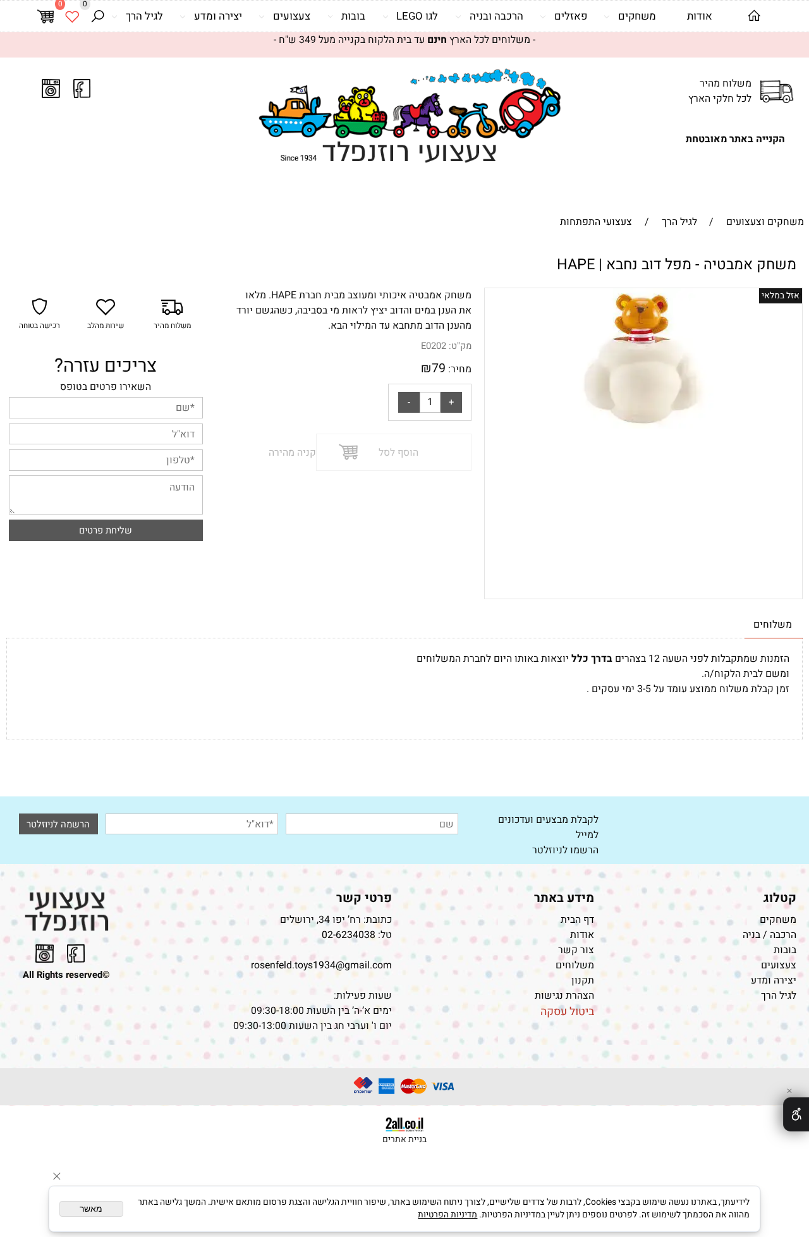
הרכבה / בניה (769, 934)
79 (439, 368)
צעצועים (291, 16)
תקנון (582, 980)
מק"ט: (460, 346)
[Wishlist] (72, 16)
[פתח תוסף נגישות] (796, 1114)
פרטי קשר (364, 898)
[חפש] (97, 16)
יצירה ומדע (218, 16)
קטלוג (779, 898)
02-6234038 (348, 934)
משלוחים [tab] (772, 624)
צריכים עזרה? (105, 365)
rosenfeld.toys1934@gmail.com (321, 965)
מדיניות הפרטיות (447, 1215)
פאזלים (570, 16)
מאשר (91, 1209)
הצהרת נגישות (563, 995)
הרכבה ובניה (496, 16)
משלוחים (575, 965)
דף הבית (577, 919)
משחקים (637, 16)
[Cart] (45, 16)
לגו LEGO (417, 16)
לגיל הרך (144, 16)
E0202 (433, 346)
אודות (699, 16)
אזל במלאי (781, 295)
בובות (353, 16)
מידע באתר (564, 898)
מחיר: (458, 369)
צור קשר (576, 950)
